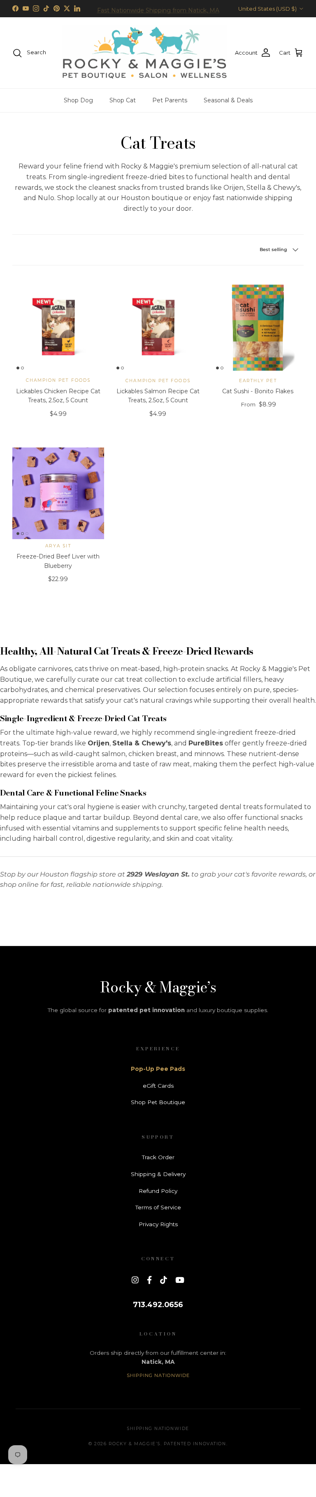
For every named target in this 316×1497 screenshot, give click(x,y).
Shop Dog (78, 100)
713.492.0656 (158, 1304)
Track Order (158, 1157)
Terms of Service (158, 1207)
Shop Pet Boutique (158, 1102)
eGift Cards (158, 1085)
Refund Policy (158, 1191)
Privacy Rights (158, 1224)
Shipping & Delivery (158, 1174)
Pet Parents (169, 100)
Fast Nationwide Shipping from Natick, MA (158, 8)
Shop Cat (122, 100)
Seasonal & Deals (228, 100)
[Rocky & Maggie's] (144, 53)
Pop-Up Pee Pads (158, 1069)
